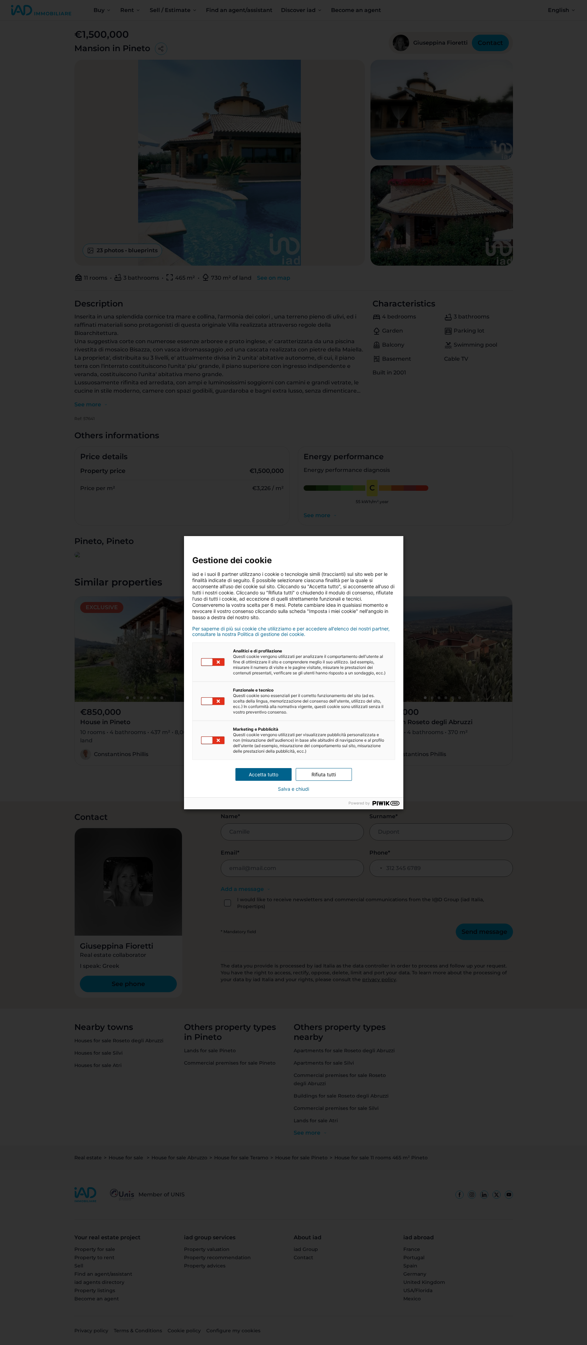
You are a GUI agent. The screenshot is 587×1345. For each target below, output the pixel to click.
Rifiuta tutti (323, 774)
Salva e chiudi (293, 789)
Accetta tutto (263, 774)
